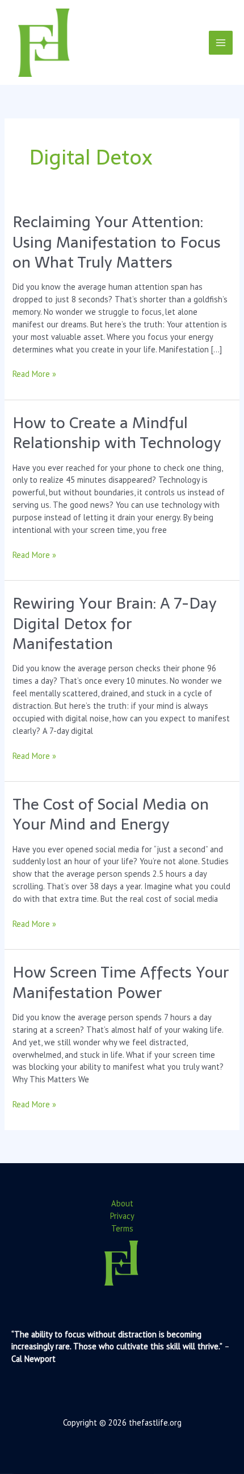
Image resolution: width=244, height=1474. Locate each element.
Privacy (122, 1215)
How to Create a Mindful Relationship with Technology (116, 433)
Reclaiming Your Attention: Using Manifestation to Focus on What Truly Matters (116, 242)
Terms (122, 1228)
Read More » (34, 374)
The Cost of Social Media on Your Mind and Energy (110, 814)
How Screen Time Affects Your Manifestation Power (120, 982)
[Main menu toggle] (221, 43)
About (122, 1203)
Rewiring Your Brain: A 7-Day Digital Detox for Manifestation (114, 623)
